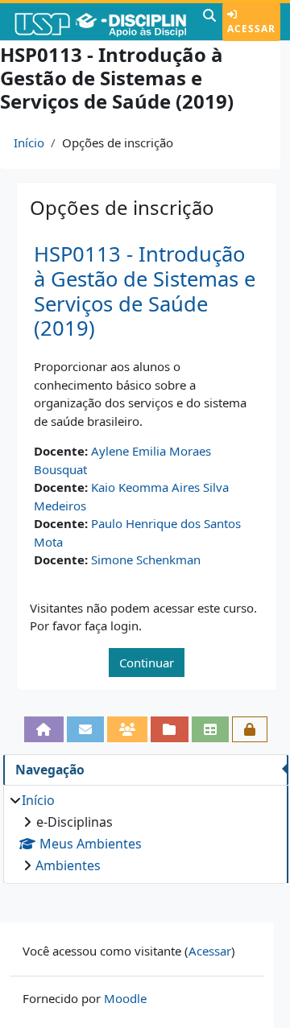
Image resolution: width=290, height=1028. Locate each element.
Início (29, 142)
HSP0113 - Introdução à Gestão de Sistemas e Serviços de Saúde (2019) (144, 291)
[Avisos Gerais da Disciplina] (85, 729)
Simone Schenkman (146, 559)
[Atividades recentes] (169, 729)
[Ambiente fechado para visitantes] (249, 729)
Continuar (146, 662)
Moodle (125, 998)
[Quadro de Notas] (210, 729)
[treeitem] (145, 833)
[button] (209, 21)
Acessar (251, 28)
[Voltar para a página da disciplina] (43, 729)
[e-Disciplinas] (99, 21)
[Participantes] (127, 729)
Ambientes (68, 865)
